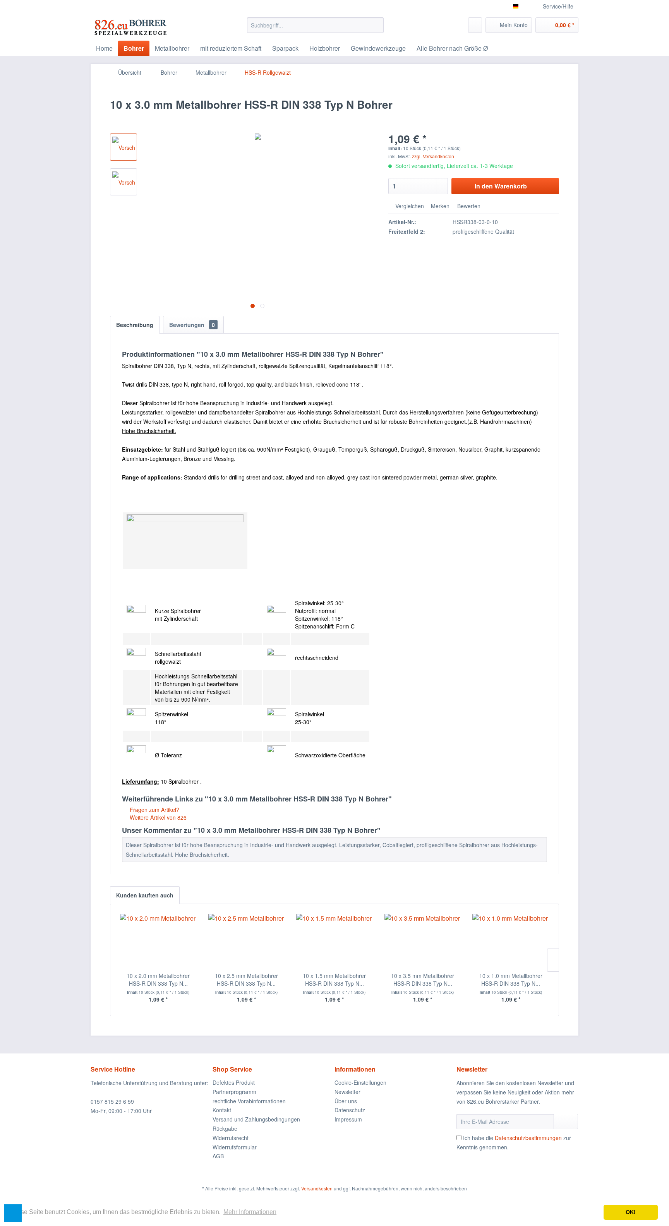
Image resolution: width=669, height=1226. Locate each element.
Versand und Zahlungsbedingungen (256, 1119)
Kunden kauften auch (144, 895)
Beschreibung (134, 325)
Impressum (348, 1119)
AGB (218, 1156)
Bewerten (468, 206)
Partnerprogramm (234, 1092)
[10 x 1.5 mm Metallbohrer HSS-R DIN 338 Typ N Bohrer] (334, 941)
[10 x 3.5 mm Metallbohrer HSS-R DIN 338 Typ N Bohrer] (422, 941)
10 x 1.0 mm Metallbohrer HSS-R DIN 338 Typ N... (510, 979)
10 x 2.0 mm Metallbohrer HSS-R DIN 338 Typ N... (158, 979)
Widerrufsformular (235, 1147)
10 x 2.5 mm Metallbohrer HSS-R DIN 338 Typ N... (246, 979)
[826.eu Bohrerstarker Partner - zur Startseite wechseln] (130, 27)
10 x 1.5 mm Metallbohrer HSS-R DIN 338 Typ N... (334, 979)
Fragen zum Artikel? (153, 809)
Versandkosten (317, 1188)
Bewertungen (192, 325)
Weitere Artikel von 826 (157, 817)
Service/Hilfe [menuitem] (558, 6)
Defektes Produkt (234, 1082)
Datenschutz (349, 1110)
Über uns (345, 1101)
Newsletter (347, 1092)
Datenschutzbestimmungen (528, 1138)
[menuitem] (315, 25)
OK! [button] (631, 1212)
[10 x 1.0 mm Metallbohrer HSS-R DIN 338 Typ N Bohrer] (510, 941)
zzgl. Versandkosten (433, 156)
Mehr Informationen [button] (249, 1212)
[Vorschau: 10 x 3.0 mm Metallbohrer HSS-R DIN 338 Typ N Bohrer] (123, 147)
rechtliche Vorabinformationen (249, 1101)
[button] (13, 1213)
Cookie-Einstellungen (360, 1082)
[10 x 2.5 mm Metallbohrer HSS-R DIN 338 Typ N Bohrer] (246, 941)
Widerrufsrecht (231, 1138)
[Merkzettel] (475, 25)
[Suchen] (376, 25)
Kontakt (222, 1110)
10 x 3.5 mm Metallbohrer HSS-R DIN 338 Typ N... (422, 979)
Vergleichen (409, 206)
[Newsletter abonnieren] (566, 1121)
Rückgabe (225, 1128)
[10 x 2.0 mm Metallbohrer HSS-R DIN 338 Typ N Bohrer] (158, 941)
